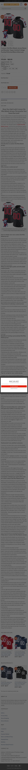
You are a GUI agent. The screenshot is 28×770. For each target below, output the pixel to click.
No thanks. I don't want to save (14, 388)
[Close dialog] (26, 378)
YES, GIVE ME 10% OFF (14, 386)
